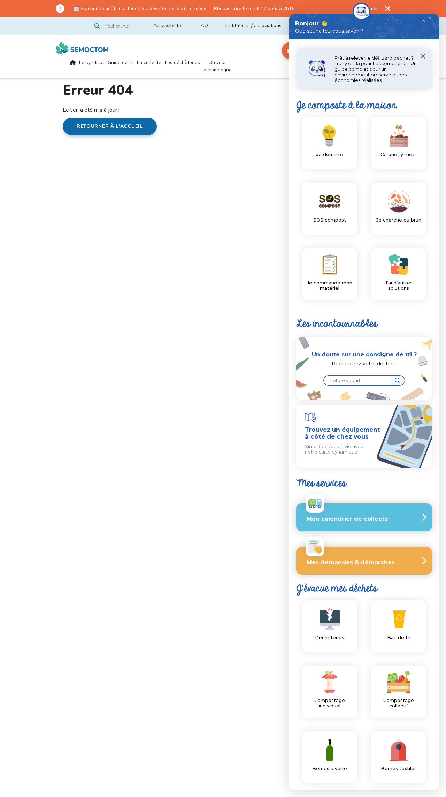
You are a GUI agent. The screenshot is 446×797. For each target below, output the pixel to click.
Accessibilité (167, 25)
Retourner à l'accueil (110, 126)
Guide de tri (120, 62)
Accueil (73, 68)
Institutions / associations (253, 25)
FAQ (203, 25)
